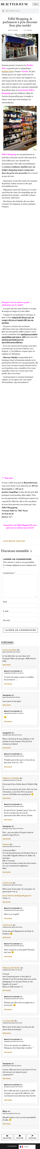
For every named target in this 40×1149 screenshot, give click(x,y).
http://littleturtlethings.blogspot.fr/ (17, 895)
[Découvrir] (7, 1136)
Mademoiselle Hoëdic (11, 968)
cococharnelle (8, 1021)
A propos (12, 1146)
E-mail (5, 611)
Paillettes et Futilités (11, 778)
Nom (5, 602)
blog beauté (9, 541)
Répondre (7, 665)
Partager (32, 1138)
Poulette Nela (7, 71)
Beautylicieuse (12, 671)
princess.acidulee (10, 650)
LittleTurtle (7, 883)
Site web (6, 620)
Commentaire (9, 573)
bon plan (20, 541)
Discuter (19, 1138)
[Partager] (32, 1136)
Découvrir (7, 1138)
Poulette (6, 844)
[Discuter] (20, 1136)
